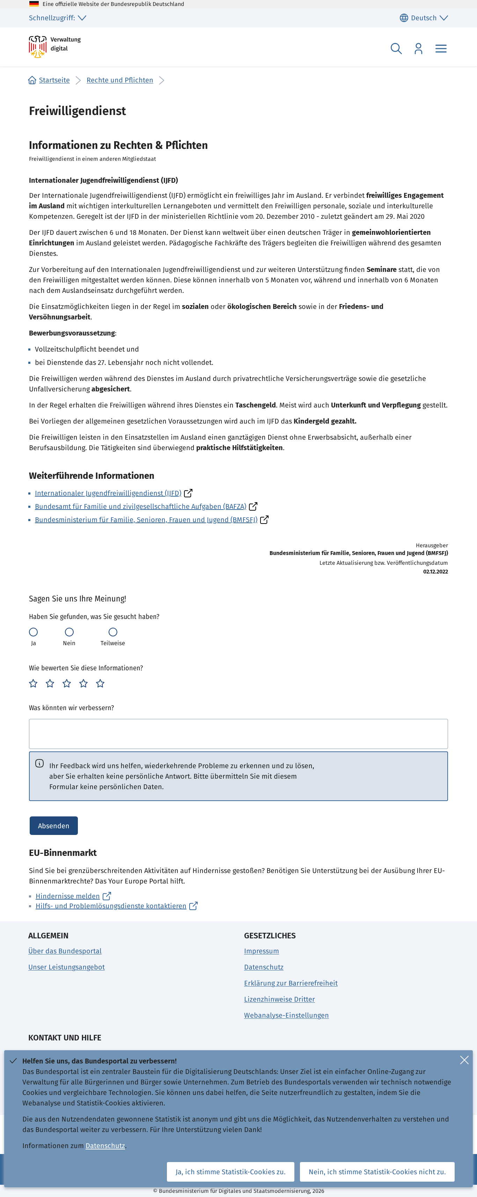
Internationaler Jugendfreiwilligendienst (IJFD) (108, 493)
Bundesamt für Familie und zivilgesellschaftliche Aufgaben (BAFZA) (140, 506)
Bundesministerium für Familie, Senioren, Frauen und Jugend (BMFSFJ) (146, 519)
